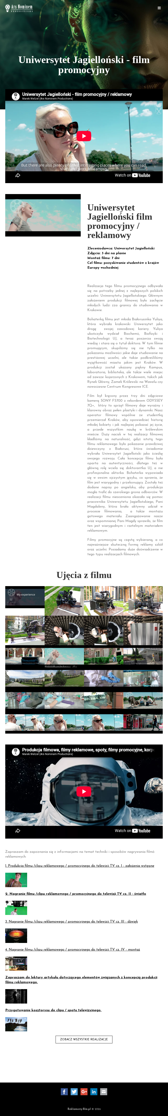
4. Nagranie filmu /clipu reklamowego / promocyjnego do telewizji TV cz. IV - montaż (72, 949)
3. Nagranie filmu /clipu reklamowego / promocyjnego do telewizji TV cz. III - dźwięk (71, 921)
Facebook (64, 1091)
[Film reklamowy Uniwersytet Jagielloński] (64, 656)
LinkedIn (93, 1091)
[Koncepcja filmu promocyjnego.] (16, 996)
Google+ (84, 1091)
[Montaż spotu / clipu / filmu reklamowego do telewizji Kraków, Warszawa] (16, 963)
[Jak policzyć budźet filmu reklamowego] (16, 1024)
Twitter (74, 1091)
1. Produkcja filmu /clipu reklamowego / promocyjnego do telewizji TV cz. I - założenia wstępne (79, 866)
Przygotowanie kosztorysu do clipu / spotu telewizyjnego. (53, 1010)
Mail (103, 1091)
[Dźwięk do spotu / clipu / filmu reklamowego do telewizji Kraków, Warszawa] (16, 935)
